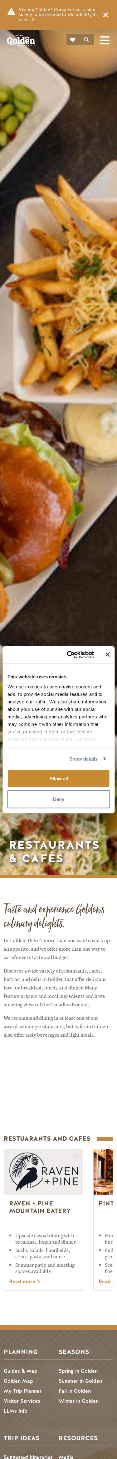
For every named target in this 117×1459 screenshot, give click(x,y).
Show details (83, 758)
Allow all (58, 778)
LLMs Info (15, 1411)
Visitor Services (22, 1401)
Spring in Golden (78, 1371)
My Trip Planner (22, 1391)
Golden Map (18, 1381)
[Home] (21, 40)
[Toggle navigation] (104, 40)
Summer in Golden (80, 1381)
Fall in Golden (75, 1391)
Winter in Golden (79, 1401)
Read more (23, 1281)
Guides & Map (20, 1371)
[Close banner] (107, 654)
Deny (58, 799)
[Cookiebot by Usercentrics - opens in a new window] (70, 655)
